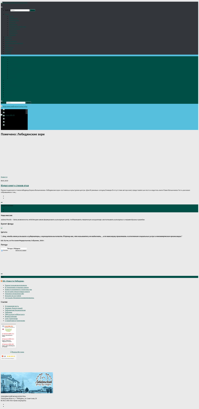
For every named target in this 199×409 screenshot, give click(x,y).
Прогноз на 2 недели (20, 250)
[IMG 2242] (6, 117)
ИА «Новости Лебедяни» (13, 281)
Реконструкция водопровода (16, 285)
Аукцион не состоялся (13, 296)
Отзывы (8, 54)
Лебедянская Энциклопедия (15, 310)
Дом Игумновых (11, 41)
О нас (7, 14)
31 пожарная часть (12, 306)
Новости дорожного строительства (18, 289)
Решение (12, 35)
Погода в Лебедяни (13, 248)
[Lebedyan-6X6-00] (6, 111)
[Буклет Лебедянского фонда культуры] (1, 228)
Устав (11, 16)
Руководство (14, 20)
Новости (8, 37)
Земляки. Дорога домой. (14, 308)
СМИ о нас (8, 49)
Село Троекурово (11, 318)
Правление (13, 24)
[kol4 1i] (6, 123)
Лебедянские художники (14, 43)
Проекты (8, 39)
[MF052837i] (6, 126)
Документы (13, 18)
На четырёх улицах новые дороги (17, 291)
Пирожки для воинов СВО (14, 294)
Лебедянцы (9, 47)
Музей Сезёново (11, 316)
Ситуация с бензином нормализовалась (19, 298)
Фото (7, 45)
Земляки (8, 51)
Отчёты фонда (14, 29)
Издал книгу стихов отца (15, 185)
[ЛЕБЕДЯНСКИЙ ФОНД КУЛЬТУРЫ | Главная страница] (14, 3)
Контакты (13, 31)
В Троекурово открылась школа (17, 287)
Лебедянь (8, 312)
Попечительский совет (17, 27)
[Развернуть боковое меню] (1, 202)
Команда (12, 22)
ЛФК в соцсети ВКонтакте (15, 314)
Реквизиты (13, 33)
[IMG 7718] (6, 114)
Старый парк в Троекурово (15, 321)
